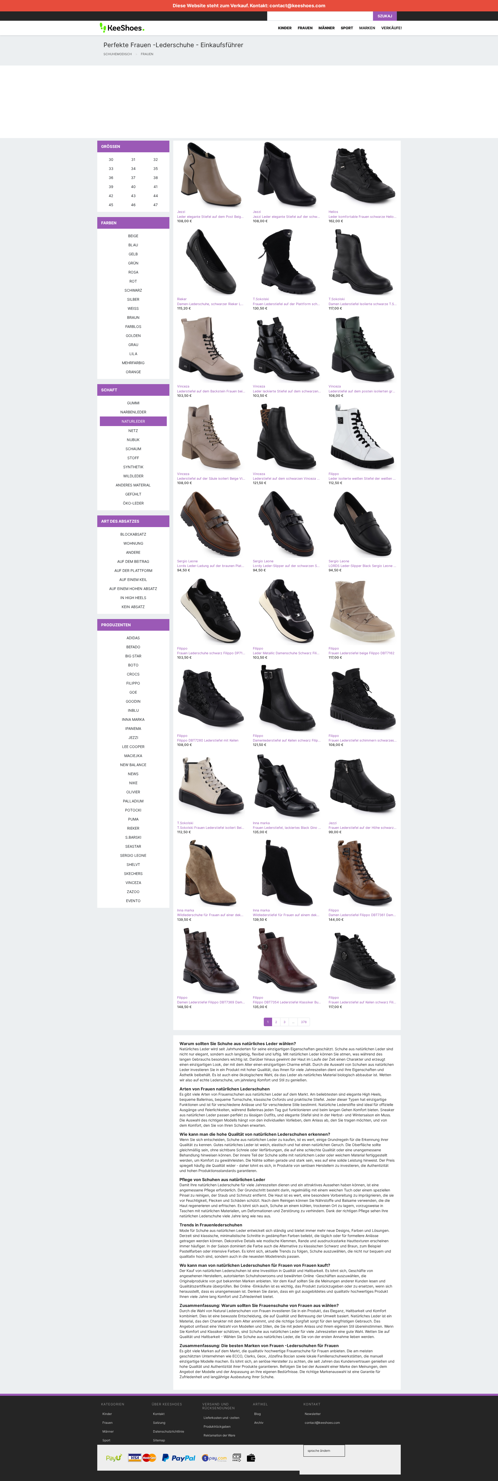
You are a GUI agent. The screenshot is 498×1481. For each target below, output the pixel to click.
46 (133, 205)
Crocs (133, 674)
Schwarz (133, 290)
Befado (133, 647)
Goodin (133, 701)
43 (133, 195)
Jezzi (133, 737)
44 (155, 195)
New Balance (133, 765)
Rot (133, 281)
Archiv (259, 1423)
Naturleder (133, 421)
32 (155, 159)
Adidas (133, 638)
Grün (133, 263)
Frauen (107, 1423)
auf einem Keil (133, 579)
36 (111, 177)
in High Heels (133, 597)
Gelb (133, 254)
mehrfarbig (133, 363)
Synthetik (133, 467)
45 (111, 205)
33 (111, 168)
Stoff (133, 458)
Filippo (133, 683)
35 (155, 168)
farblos (133, 326)
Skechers (133, 873)
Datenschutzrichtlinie (168, 1431)
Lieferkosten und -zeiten (221, 1418)
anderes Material (133, 485)
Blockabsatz (133, 534)
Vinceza (133, 882)
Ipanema (133, 728)
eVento (133, 900)
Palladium (133, 801)
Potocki (133, 810)
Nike (133, 783)
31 (133, 159)
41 (156, 186)
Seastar (133, 846)
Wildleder (133, 476)
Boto (133, 665)
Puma (133, 819)
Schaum (133, 449)
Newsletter (313, 1414)
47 (155, 205)
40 (133, 186)
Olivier (133, 792)
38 (155, 177)
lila (133, 353)
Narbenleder (133, 412)
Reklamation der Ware (219, 1435)
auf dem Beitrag (133, 561)
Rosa (133, 272)
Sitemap (159, 1440)
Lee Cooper (133, 746)
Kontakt (158, 1414)
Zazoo (133, 891)
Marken (367, 28)
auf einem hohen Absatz (133, 588)
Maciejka (133, 755)
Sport (106, 1440)
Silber (133, 299)
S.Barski (133, 837)
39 (111, 186)
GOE (133, 692)
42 (111, 195)
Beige (133, 236)
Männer (108, 1431)
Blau (133, 245)
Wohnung (133, 543)
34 (133, 168)
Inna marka (133, 719)
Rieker (133, 828)
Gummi (133, 403)
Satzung (159, 1423)
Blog (257, 1414)
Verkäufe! (391, 28)
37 (133, 177)
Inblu (133, 710)
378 (304, 1022)
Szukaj (385, 16)
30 (111, 159)
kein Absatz (133, 607)
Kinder (107, 1414)
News (133, 774)
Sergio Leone (133, 855)
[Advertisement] (155, 102)
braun (133, 317)
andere (133, 552)
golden (133, 335)
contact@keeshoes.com (297, 5)
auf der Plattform (133, 570)
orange (133, 372)
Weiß (133, 308)
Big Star (133, 656)
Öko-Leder (133, 503)
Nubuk (133, 439)
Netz (133, 430)
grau (133, 344)
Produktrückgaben (217, 1426)
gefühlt (133, 494)
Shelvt (133, 864)
